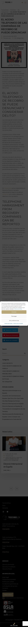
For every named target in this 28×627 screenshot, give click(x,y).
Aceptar (14, 312)
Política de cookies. (18, 309)
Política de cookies (9, 323)
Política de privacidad (18, 323)
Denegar (14, 316)
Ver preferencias (14, 320)
